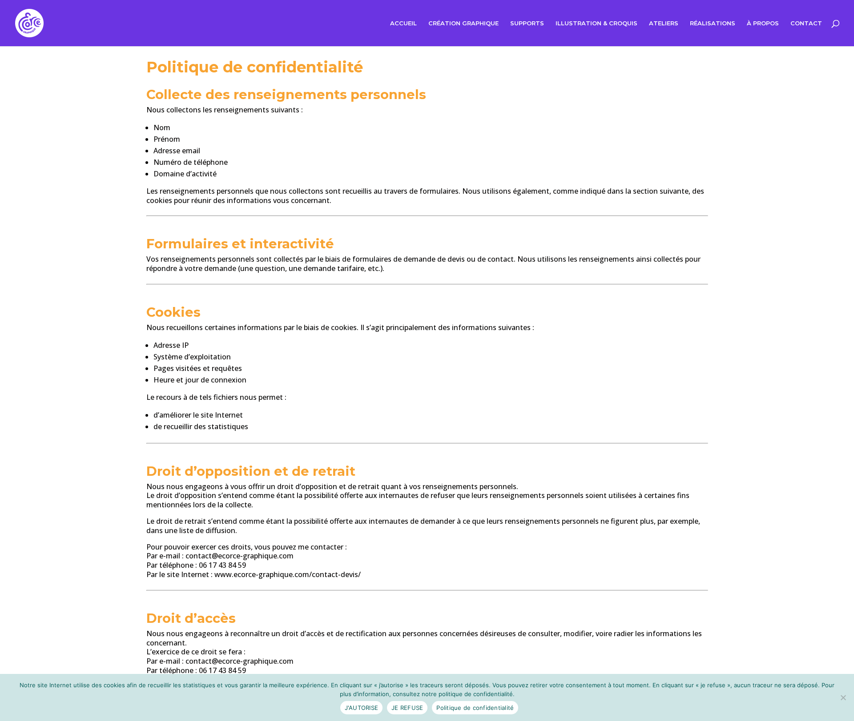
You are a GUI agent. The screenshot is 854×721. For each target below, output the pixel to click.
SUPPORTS (527, 23)
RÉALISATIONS (712, 23)
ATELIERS (663, 23)
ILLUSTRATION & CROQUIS (596, 23)
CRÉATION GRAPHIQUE (463, 23)
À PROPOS (763, 23)
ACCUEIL (403, 23)
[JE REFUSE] (842, 697)
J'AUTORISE (362, 707)
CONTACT (806, 23)
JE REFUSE (407, 707)
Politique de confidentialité (475, 707)
